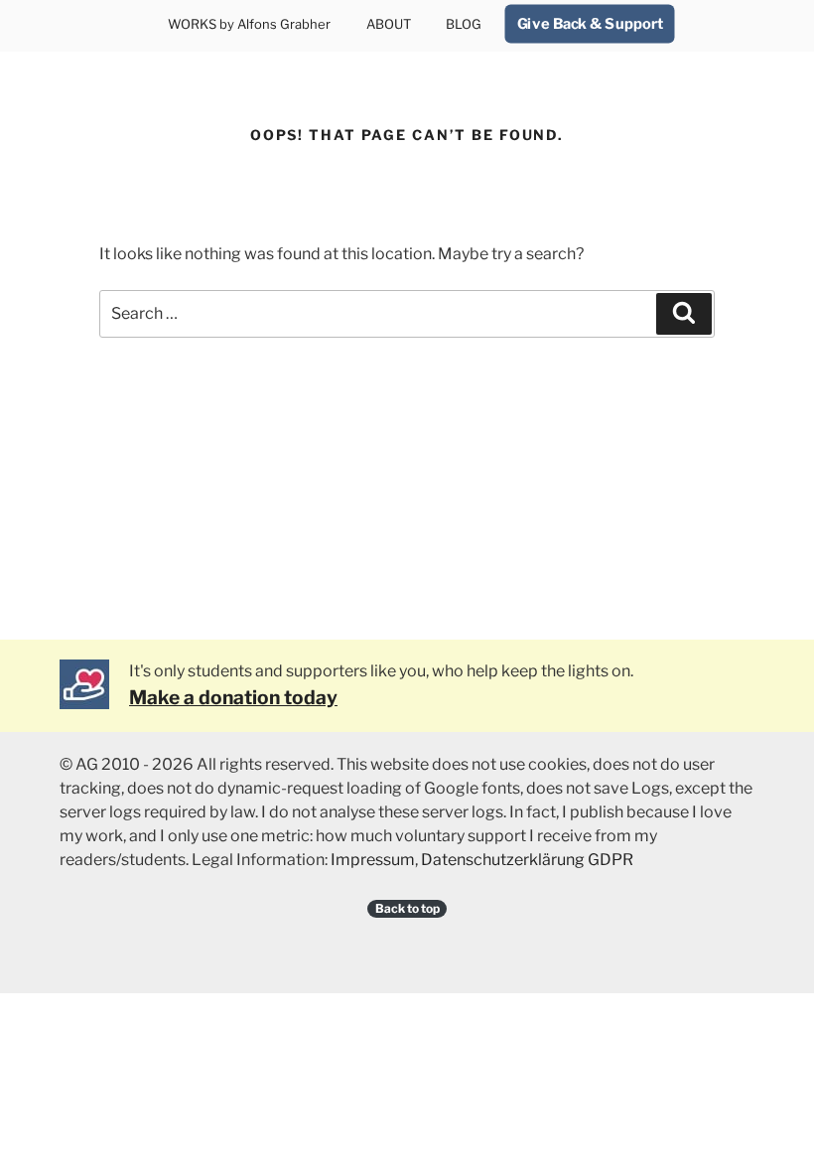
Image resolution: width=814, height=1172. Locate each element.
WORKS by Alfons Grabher (249, 24)
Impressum (373, 859)
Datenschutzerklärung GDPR (527, 859)
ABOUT (388, 24)
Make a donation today (233, 697)
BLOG (463, 24)
